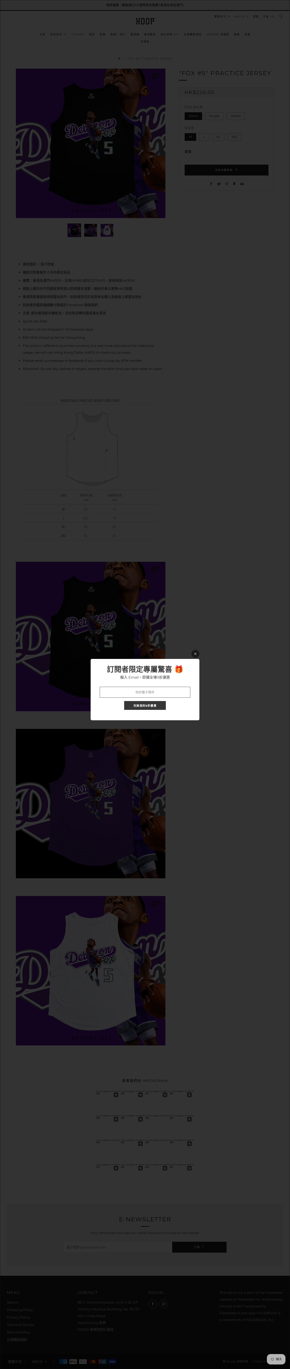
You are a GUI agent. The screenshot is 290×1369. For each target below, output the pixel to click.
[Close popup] (195, 654)
